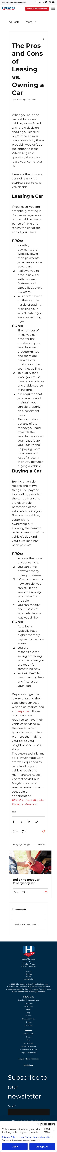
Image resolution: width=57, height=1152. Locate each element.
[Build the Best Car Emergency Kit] (30, 862)
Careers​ (28, 1016)
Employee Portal (28, 1019)
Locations (40, 2)
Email (12, 1106)
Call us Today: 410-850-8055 (13, 2)
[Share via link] (36, 821)
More (29, 21)
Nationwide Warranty (28, 1049)
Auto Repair (28, 1043)
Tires (28, 1040)
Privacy (28, 972)
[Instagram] (49, 2)
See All (41, 844)
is (41, 987)
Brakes (28, 1037)
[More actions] (43, 38)
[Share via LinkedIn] (28, 821)
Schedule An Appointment (28, 1000)
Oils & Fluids (29, 1034)
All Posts (14, 21)
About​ (28, 1009)
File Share (28, 1025)
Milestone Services (28, 1046)
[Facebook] (46, 2)
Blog (28, 1013)
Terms (28, 977)
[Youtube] (53, 2)
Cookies (28, 974)
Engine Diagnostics (28, 1053)
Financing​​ (28, 1006)
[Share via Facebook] (13, 821)
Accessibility (29, 979)
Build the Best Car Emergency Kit (26, 881)
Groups (29, 1022)
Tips (14, 811)
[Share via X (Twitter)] (21, 821)
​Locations (28, 1003)
